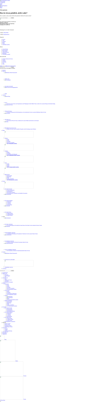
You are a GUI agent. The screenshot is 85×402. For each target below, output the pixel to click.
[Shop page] (19, 137)
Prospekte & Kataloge (9, 282)
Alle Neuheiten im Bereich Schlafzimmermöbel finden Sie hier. (18, 250)
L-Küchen (9, 202)
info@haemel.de (6, 34)
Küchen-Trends (7, 323)
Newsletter (4, 61)
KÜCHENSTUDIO (8, 308)
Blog (5, 278)
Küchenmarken (10, 191)
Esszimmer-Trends (8, 325)
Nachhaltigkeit (7, 275)
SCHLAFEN (7, 290)
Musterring (4, 53)
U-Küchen (9, 203)
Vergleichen (4, 334)
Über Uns (6, 274)
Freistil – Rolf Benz (10, 304)
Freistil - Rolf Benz (10, 178)
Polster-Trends (7, 324)
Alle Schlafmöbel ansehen (11, 294)
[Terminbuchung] (19, 266)
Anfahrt (6, 329)
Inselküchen (9, 201)
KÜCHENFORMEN (9, 312)
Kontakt (3, 59)
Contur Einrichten (5, 52)
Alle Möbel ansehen (6, 44)
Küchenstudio (9, 309)
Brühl (8, 177)
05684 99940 (5, 32)
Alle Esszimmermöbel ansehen (12, 299)
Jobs (3, 63)
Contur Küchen (5, 49)
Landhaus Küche (10, 319)
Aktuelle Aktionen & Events (7, 58)
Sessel (3, 43)
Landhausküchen (10, 214)
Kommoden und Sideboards (12, 154)
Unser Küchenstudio (10, 190)
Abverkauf (7, 281)
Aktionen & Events (8, 279)
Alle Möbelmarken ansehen (12, 305)
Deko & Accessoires (10, 142)
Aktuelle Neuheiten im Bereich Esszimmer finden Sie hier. (17, 242)
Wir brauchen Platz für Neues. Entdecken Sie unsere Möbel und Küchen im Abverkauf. (23, 120)
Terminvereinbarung (8, 330)
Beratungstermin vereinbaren (17, 193)
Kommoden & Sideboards (11, 293)
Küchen (3, 39)
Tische (8, 164)
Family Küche (9, 320)
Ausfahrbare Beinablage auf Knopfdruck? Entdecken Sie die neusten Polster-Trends (22, 233)
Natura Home (4, 51)
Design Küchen (10, 213)
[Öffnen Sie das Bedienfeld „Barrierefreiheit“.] (0, 401)
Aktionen (4, 60)
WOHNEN (7, 284)
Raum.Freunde (5, 50)
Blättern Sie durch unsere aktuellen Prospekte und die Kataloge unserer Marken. (21, 129)
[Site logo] (5, 0)
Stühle (8, 163)
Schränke (4, 41)
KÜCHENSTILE (8, 317)
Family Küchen (10, 215)
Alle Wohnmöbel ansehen (11, 289)
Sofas (3, 40)
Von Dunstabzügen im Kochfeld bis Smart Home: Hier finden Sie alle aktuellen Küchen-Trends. (24, 225)
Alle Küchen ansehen (11, 192)
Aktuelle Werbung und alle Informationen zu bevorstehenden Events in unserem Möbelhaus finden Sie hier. (26, 112)
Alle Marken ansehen (6, 54)
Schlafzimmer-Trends (8, 326)
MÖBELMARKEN (8, 300)
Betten (3, 42)
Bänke (8, 166)
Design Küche (9, 318)
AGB (3, 64)
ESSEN (6, 295)
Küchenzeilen (9, 204)
